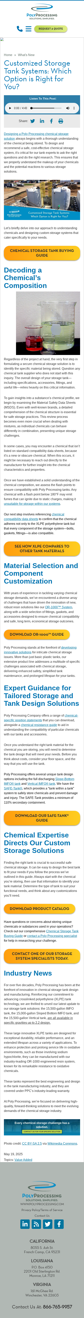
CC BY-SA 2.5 (32, 1143)
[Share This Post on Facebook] (51, 121)
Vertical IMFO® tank (41, 783)
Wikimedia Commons (62, 1143)
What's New (26, 55)
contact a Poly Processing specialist (52, 936)
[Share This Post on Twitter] (32, 121)
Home (8, 55)
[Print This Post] (60, 121)
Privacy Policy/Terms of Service (42, 1210)
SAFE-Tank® (13, 788)
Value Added (23, 1159)
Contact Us (42, 1216)
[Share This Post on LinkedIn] (42, 121)
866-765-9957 (57, 1306)
